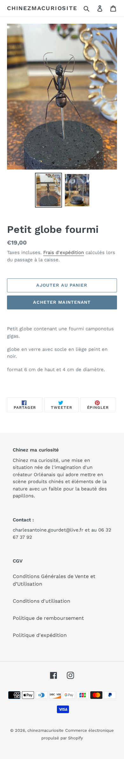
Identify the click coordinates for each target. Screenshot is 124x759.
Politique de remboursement (48, 618)
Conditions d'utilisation (41, 601)
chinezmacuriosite (42, 8)
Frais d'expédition (63, 252)
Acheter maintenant (62, 302)
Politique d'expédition (40, 635)
